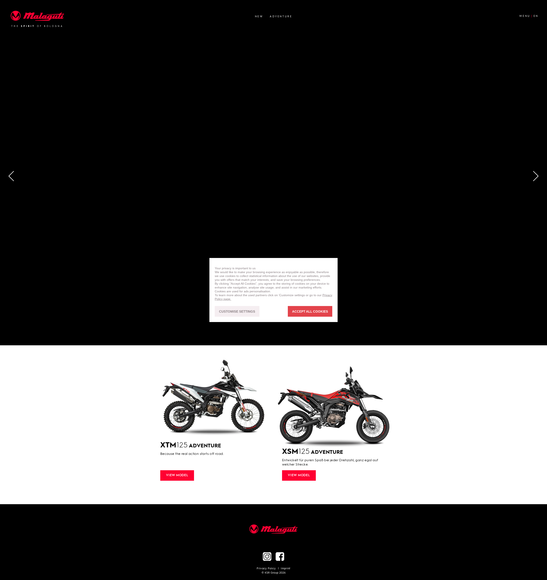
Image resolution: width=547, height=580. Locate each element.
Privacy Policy (266, 568)
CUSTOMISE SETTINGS (237, 311)
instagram (267, 556)
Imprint (285, 568)
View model (177, 475)
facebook (280, 556)
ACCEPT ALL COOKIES (310, 311)
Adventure (281, 16)
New (259, 16)
